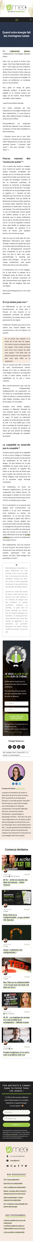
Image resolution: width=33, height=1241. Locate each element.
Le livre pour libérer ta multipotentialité (14, 1232)
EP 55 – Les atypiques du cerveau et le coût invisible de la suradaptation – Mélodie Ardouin (16, 1019)
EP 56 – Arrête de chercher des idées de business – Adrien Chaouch (15, 882)
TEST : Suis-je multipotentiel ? (11, 1179)
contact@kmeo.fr (15, 1160)
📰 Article (5, 876)
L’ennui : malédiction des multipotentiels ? (12, 951)
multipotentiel (14, 51)
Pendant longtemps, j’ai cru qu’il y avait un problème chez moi (16, 1053)
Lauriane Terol (20, 788)
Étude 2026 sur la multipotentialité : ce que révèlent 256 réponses (16, 917)
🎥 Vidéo (11, 876)
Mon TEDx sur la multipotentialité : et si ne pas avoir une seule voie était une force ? (16, 984)
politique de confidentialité (11, 1134)
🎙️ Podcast (16, 876)
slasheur (27, 51)
